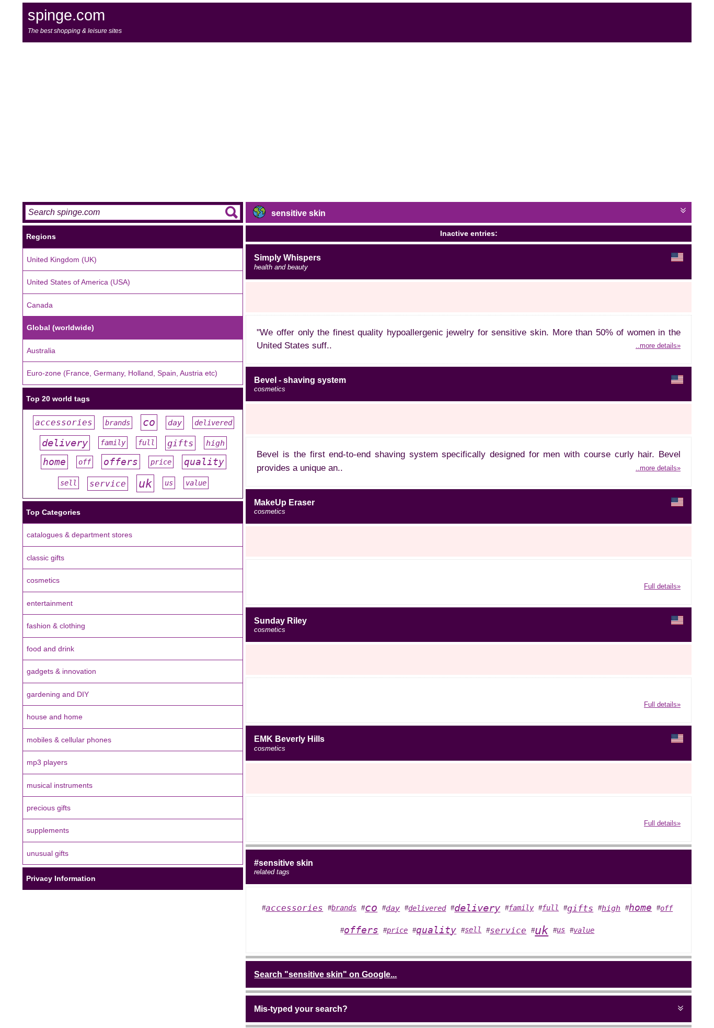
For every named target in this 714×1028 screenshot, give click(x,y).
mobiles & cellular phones (69, 740)
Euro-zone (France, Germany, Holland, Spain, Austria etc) (122, 373)
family (112, 442)
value (196, 483)
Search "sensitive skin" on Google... (325, 974)
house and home (55, 717)
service (107, 484)
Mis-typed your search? (301, 1008)
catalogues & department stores (79, 534)
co (149, 422)
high (215, 442)
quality (204, 462)
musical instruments (60, 785)
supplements (48, 830)
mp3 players (47, 762)
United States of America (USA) (78, 282)
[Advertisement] (357, 121)
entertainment (50, 603)
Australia (41, 350)
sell (68, 483)
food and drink (50, 649)
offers (120, 461)
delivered (213, 423)
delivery (65, 442)
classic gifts (45, 557)
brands (117, 423)
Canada (40, 305)
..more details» (658, 345)
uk (145, 483)
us (169, 483)
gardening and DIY (58, 694)
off (84, 462)
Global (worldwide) (60, 327)
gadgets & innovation (61, 671)
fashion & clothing (56, 626)
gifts (180, 443)
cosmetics (43, 580)
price (161, 462)
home (54, 462)
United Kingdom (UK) (62, 259)
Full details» (662, 586)
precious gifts (49, 808)
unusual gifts (47, 853)
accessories (64, 422)
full (146, 442)
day (175, 422)
